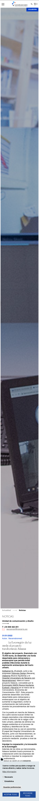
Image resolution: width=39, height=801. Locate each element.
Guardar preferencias (12, 787)
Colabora (32, 9)
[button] (3, 4)
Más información (9, 772)
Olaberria (6, 676)
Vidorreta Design (18, 673)
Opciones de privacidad (2, 759)
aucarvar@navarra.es (17, 629)
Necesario (9, 777)
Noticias (22, 610)
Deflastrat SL (8, 671)
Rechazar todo (27, 794)
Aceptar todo (10, 795)
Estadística (9, 781)
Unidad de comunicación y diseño (18, 621)
